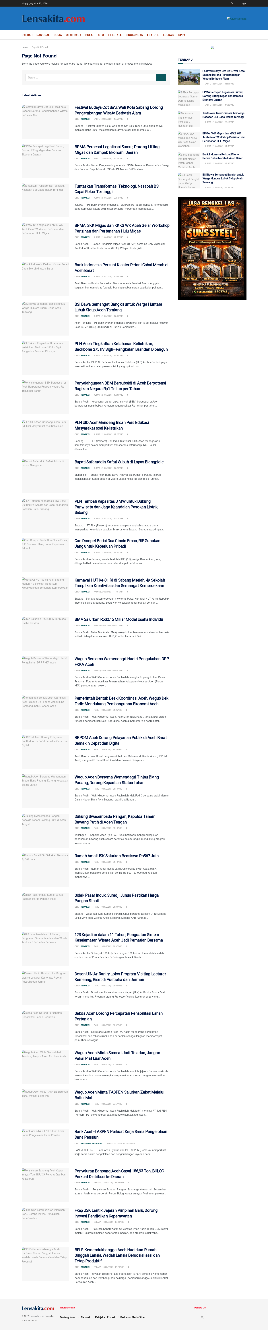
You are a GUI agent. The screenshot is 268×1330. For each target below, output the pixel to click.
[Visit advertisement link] (236, 18)
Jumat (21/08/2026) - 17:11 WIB (108, 518)
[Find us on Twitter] (232, 3)
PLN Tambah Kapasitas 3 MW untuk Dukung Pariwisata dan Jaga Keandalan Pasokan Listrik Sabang (116, 507)
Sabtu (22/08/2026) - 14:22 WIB (108, 158)
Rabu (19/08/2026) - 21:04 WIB (107, 985)
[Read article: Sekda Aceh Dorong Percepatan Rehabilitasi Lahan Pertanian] (45, 1028)
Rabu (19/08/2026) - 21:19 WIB (107, 788)
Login (243, 3)
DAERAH (27, 35)
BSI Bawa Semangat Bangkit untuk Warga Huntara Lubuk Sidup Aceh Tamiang (223, 178)
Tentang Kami (67, 1317)
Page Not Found (40, 47)
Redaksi (85, 119)
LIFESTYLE (115, 35)
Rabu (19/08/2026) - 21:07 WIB (107, 946)
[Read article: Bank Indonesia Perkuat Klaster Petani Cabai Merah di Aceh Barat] (45, 279)
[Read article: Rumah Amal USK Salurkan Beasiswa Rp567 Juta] (45, 870)
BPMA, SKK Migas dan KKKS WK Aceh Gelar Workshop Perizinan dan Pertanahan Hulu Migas (224, 137)
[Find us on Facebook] (228, 3)
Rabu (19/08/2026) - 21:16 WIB (107, 827)
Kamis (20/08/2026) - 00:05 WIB (108, 670)
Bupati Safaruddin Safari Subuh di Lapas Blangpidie (119, 462)
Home (25, 47)
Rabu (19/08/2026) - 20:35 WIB (120, 1143)
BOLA (89, 35)
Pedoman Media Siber (132, 1317)
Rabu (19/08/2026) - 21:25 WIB (107, 709)
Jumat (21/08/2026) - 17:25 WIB (108, 434)
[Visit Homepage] (54, 18)
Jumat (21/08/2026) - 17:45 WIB (108, 276)
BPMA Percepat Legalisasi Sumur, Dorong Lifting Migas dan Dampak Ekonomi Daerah (223, 96)
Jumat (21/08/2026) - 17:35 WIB (108, 355)
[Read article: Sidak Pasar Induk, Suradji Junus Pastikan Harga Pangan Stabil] (45, 910)
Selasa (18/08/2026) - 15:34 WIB (108, 1221)
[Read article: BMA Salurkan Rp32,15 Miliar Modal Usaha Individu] (45, 634)
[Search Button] (245, 34)
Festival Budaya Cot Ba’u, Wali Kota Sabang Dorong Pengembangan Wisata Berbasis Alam (224, 74)
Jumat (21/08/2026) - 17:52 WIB (108, 237)
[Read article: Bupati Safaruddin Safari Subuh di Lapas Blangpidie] (45, 476)
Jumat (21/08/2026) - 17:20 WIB (108, 467)
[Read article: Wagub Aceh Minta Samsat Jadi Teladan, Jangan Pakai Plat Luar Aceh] (45, 1067)
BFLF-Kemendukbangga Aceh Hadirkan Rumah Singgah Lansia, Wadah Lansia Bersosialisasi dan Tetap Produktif (117, 1255)
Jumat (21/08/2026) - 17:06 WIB (108, 552)
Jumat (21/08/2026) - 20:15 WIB (108, 197)
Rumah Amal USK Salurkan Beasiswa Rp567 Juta (117, 856)
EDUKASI (168, 35)
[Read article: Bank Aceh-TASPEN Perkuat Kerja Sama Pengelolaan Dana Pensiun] (45, 1146)
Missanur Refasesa (91, 1143)
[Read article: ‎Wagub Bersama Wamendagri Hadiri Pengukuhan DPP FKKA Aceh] (45, 673)
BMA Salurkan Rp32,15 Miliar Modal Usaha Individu (119, 619)
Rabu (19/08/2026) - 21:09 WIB (107, 906)
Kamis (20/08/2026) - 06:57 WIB (108, 625)
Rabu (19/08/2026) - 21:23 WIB (107, 749)
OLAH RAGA (73, 35)
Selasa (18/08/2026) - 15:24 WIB (108, 1266)
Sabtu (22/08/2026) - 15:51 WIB (108, 118)
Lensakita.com (37, 1316)
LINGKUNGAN (134, 35)
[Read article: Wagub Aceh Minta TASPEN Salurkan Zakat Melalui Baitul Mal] (45, 1106)
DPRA (181, 35)
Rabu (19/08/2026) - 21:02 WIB (107, 1024)
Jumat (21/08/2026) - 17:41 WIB (108, 315)
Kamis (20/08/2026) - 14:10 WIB (108, 591)
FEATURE (153, 35)
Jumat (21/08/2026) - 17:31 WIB (108, 394)
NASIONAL (43, 35)
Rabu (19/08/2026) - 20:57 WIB (107, 1103)
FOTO (100, 35)
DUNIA (58, 35)
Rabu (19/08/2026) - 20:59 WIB (107, 1064)
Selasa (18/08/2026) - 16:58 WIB (108, 1182)
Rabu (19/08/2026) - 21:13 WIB (107, 861)
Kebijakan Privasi (105, 1317)
